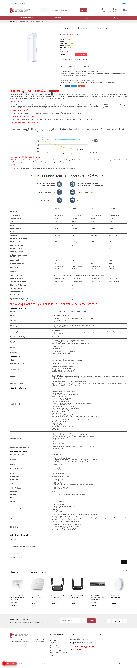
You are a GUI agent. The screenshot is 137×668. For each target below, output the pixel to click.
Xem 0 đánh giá (71, 31)
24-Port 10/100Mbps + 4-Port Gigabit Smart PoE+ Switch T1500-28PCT (97, 597)
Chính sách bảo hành (55, 645)
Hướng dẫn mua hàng (55, 643)
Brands (118, 664)
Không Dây (69, 45)
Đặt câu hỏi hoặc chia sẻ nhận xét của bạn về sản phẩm (24, 546)
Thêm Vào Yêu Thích (66, 59)
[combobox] (44, 10)
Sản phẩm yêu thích (115, 10)
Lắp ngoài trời (71, 47)
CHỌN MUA (82, 54)
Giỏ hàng (125, 10)
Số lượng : (62, 54)
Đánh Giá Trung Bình (15, 557)
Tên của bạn (13, 539)
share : (61, 86)
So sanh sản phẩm (105, 10)
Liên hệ (51, 655)
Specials (125, 664)
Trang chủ (12, 21)
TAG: (61, 62)
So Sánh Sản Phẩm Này (81, 59)
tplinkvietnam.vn (37, 664)
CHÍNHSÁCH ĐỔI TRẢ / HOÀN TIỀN (58, 652)
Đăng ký (91, 620)
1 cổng (70, 41)
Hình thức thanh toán (55, 650)
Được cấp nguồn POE (68, 49)
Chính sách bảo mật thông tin (57, 647)
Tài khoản (123, 3)
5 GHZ (69, 39)
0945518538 (11, 663)
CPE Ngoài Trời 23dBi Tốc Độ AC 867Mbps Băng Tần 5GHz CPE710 (18, 597)
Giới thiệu (52, 638)
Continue (124, 562)
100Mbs (71, 43)
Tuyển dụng (53, 640)
